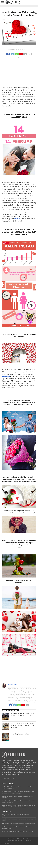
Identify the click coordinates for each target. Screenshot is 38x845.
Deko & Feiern (13, 8)
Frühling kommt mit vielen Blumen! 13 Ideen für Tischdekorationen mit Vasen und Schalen (22, 725)
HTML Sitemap (28, 840)
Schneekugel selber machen (20, 734)
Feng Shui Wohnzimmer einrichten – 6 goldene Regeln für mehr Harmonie (22, 714)
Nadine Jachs (12, 684)
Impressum (11, 838)
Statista (17, 219)
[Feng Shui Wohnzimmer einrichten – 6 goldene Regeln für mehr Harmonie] (5, 716)
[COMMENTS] (29, 53)
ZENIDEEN (5, 8)
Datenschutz (26, 838)
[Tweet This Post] (12, 53)
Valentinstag (22, 8)
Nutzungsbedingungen (15, 840)
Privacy (18, 838)
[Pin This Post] (21, 53)
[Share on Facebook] (8, 53)
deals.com (6, 376)
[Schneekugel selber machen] (5, 737)
